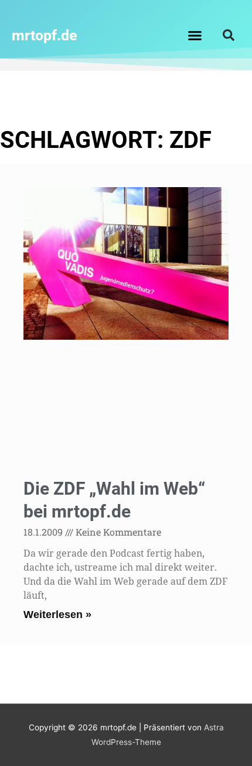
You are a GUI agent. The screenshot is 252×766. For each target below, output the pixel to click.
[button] (195, 35)
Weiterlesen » (57, 614)
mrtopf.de (44, 35)
